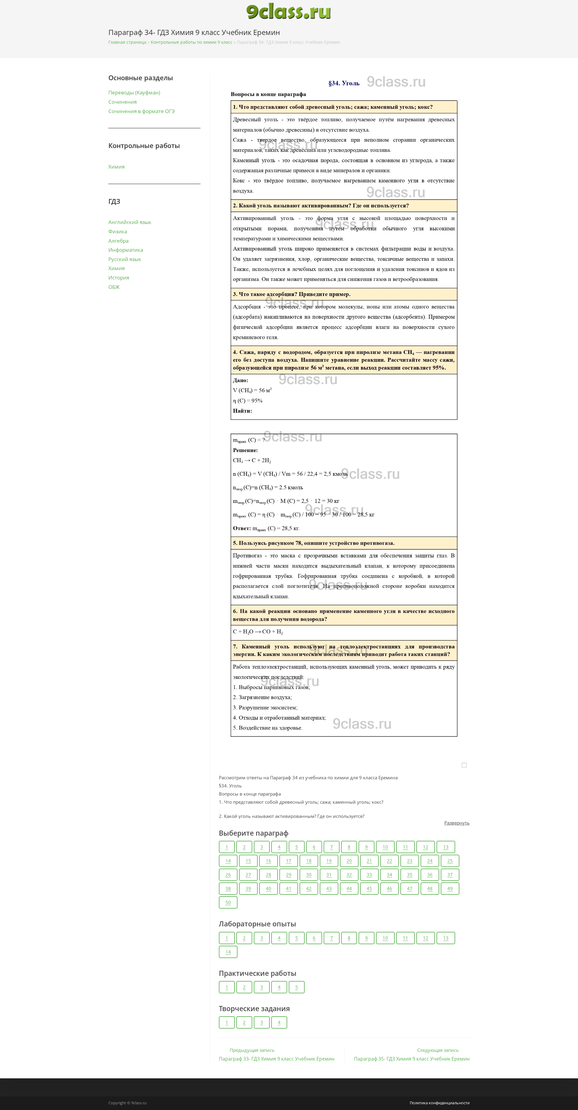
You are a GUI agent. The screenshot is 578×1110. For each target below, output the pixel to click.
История (118, 277)
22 (389, 861)
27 (248, 875)
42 (309, 888)
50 (228, 902)
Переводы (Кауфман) (134, 92)
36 (430, 875)
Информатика (125, 249)
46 (389, 888)
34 (389, 875)
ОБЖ (114, 286)
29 (288, 875)
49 (450, 888)
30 (309, 875)
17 (288, 861)
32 (349, 875)
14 (228, 861)
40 (268, 888)
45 (369, 888)
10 (385, 847)
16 (268, 861)
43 (329, 888)
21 (369, 861)
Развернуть (457, 823)
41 (288, 888)
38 (228, 888)
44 (349, 888)
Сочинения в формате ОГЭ (141, 111)
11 (405, 847)
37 (450, 875)
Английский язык (129, 222)
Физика (117, 231)
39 (248, 888)
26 (228, 875)
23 (409, 861)
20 (349, 861)
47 (409, 888)
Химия (116, 166)
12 (425, 847)
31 (329, 875)
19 (329, 861)
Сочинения (122, 101)
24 (430, 861)
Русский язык (124, 259)
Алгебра (118, 240)
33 (369, 875)
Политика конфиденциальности (440, 1102)
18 (309, 861)
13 (446, 847)
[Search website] (468, 33)
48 (430, 888)
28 (268, 875)
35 (409, 875)
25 (450, 861)
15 (248, 861)
